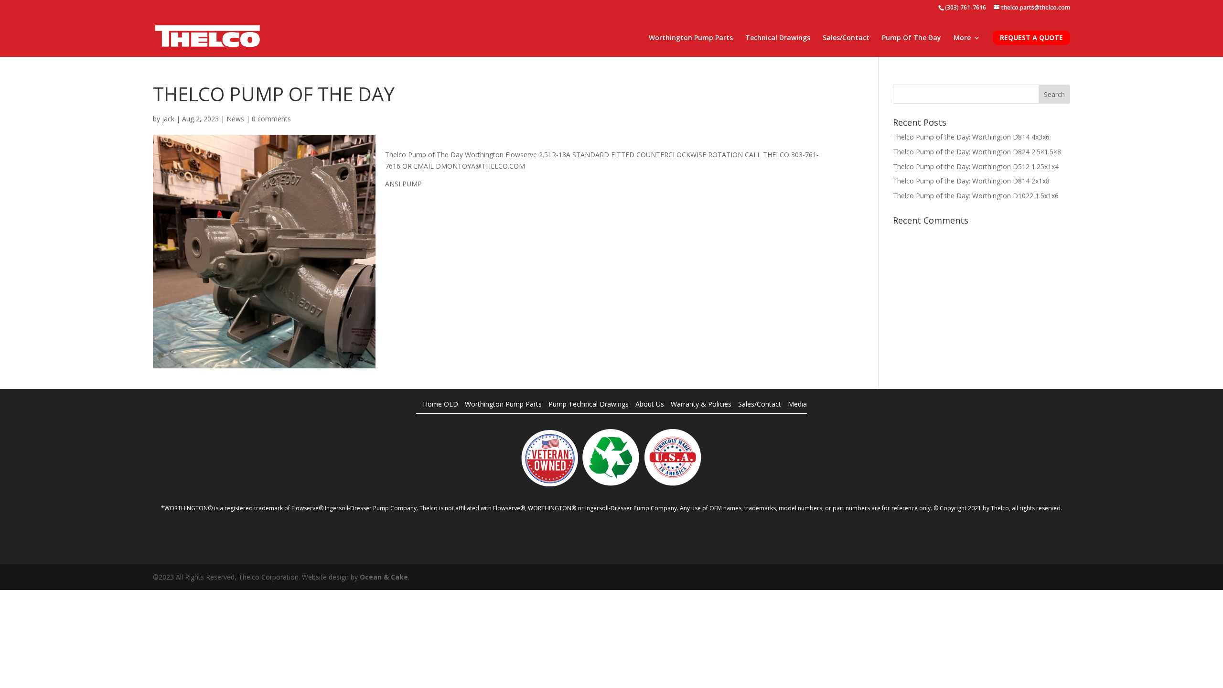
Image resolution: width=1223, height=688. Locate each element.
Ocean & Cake (384, 576)
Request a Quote (1031, 37)
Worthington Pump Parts (691, 38)
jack (168, 118)
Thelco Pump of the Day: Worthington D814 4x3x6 (971, 136)
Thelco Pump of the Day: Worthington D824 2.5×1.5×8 (977, 151)
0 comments (271, 118)
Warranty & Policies (701, 403)
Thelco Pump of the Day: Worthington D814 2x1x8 (971, 180)
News (235, 118)
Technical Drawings (777, 38)
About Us (649, 403)
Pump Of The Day (911, 38)
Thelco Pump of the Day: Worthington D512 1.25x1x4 (976, 166)
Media (797, 403)
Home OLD (440, 403)
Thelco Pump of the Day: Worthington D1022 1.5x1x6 (976, 195)
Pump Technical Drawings (588, 403)
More (962, 38)
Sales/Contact (846, 38)
